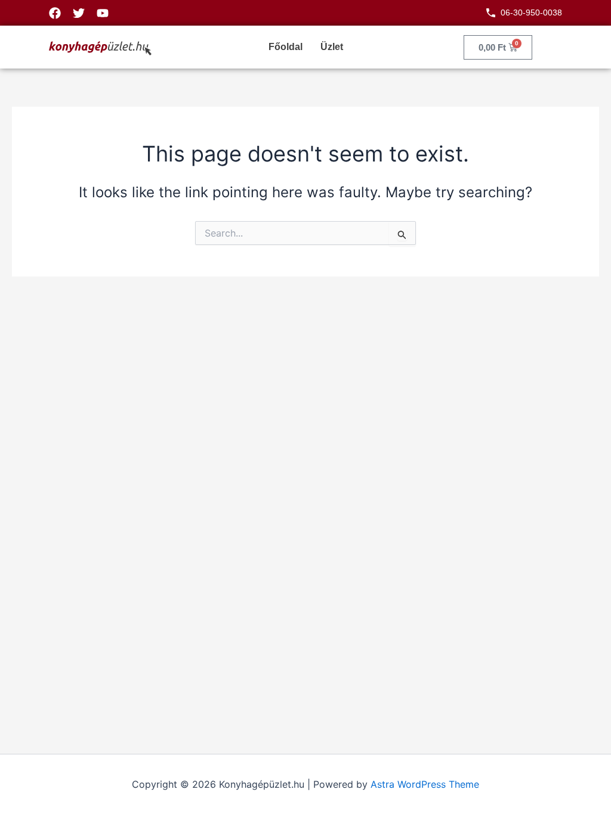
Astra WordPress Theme (425, 784)
